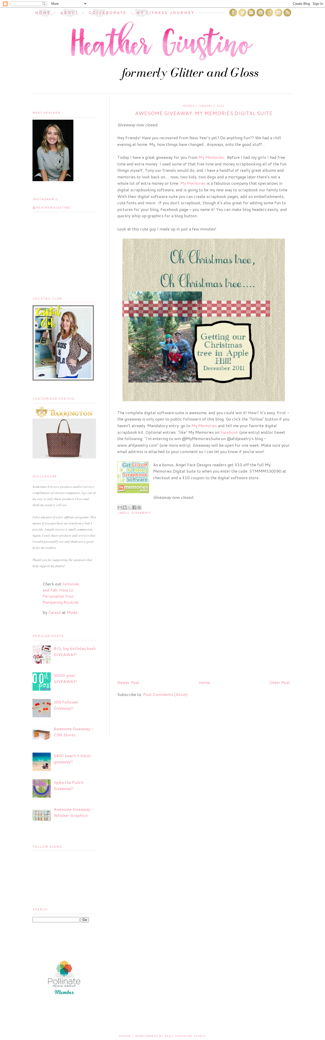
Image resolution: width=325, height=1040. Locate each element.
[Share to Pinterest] (139, 507)
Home (204, 682)
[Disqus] (203, 610)
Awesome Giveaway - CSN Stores (73, 732)
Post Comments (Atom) (165, 694)
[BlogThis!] (124, 507)
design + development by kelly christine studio (162, 1036)
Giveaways (141, 513)
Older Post (279, 682)
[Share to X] (129, 507)
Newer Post (128, 682)
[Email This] (119, 507)
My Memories (211, 157)
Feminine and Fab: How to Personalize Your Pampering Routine (61, 593)
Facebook (229, 432)
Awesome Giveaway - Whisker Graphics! (73, 812)
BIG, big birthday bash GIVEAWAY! (75, 651)
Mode (72, 612)
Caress (54, 612)
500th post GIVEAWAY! (65, 678)
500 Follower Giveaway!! (66, 705)
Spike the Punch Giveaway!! (69, 785)
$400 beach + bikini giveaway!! (72, 759)
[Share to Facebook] (134, 507)
